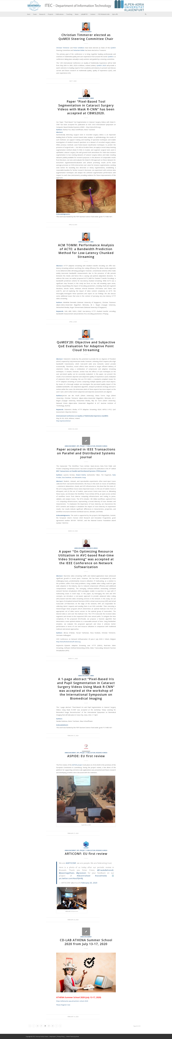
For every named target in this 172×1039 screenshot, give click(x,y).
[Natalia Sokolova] (86, 670)
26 (37, 1026)
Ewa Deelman (66, 477)
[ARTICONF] (86, 845)
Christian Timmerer (62, 48)
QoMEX (113, 48)
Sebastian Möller (79, 50)
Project (83, 446)
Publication (90, 446)
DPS (78, 446)
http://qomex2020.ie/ (63, 421)
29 (48, 1026)
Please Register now (63, 1005)
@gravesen (81, 873)
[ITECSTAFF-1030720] (86, 543)
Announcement (86, 32)
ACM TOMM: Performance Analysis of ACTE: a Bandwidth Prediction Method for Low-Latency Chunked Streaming (86, 251)
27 (41, 1026)
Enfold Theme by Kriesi (72, 1036)
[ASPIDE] (86, 747)
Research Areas (101, 446)
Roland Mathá (81, 475)
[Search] (145, 14)
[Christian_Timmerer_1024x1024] (86, 26)
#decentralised (83, 875)
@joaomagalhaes (66, 873)
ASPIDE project (77, 765)
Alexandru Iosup (80, 477)
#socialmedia (101, 875)
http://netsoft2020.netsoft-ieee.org (68, 642)
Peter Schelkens (78, 48)
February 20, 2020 (89, 882)
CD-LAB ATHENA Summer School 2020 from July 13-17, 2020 (86, 942)
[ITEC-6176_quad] (86, 93)
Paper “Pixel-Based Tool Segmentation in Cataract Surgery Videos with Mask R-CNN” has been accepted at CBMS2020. (86, 107)
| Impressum (52, 1036)
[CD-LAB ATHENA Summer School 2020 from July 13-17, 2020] (86, 932)
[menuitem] (29, 14)
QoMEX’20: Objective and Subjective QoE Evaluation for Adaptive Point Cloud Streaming (86, 346)
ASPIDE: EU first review (86, 756)
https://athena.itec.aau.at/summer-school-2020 (72, 1001)
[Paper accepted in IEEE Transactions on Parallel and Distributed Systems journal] (86, 441)
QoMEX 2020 (101, 65)
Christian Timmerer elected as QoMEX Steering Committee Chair (86, 37)
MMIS (92, 98)
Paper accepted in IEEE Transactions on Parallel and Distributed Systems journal (86, 453)
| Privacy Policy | (60, 1036)
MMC (92, 242)
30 (52, 1026)
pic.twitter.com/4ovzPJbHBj (71, 878)
